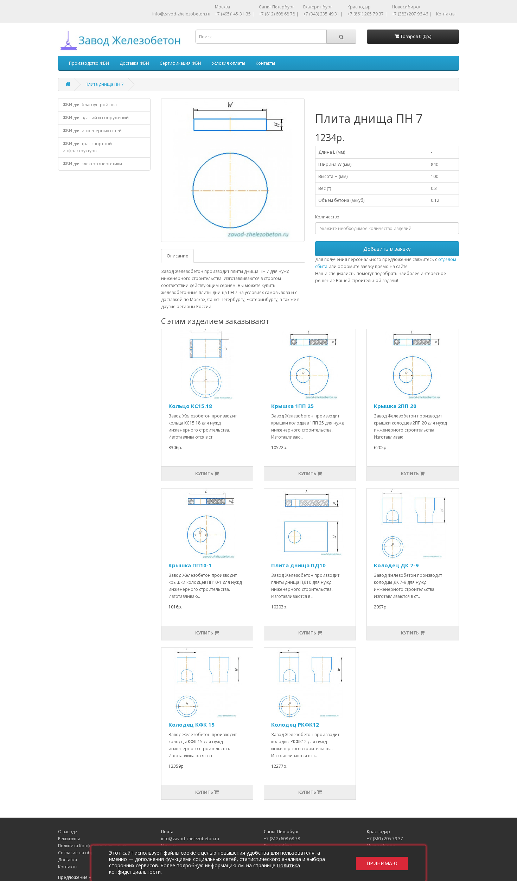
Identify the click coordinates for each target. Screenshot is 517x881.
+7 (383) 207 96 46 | (412, 14)
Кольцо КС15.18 (190, 405)
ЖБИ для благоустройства (90, 105)
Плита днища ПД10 (298, 565)
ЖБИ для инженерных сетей (92, 131)
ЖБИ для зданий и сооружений (96, 118)
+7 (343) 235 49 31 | (323, 14)
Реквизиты (69, 839)
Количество (327, 217)
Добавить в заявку (387, 248)
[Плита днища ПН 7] (233, 170)
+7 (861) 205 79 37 (385, 839)
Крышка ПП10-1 (190, 565)
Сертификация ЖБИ (180, 63)
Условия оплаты (228, 63)
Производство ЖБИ (89, 63)
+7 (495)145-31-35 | (234, 14)
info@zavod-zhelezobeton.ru (181, 14)
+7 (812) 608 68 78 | (279, 14)
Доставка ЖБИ (134, 63)
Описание (177, 256)
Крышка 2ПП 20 (395, 405)
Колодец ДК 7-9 (396, 565)
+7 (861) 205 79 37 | (367, 14)
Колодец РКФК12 (295, 724)
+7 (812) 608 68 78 (282, 839)
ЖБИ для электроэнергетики (92, 164)
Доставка (67, 860)
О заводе (67, 832)
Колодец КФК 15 (191, 724)
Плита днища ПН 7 (104, 84)
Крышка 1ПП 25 (292, 405)
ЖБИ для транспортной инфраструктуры (87, 147)
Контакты (445, 14)
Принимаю (381, 863)
